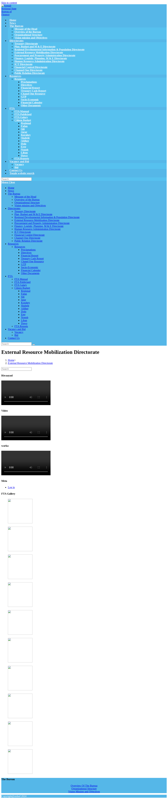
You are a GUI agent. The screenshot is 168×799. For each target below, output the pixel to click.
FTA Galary (20, 285)
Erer (23, 314)
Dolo (23, 311)
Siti (22, 296)
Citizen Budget (22, 288)
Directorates (14, 208)
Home (11, 187)
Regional (25, 291)
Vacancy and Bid (17, 329)
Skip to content (9, 2)
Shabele (25, 305)
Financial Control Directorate (29, 235)
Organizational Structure (27, 202)
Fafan (24, 293)
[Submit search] (33, 344)
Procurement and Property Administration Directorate (42, 223)
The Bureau (14, 193)
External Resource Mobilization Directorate (36, 220)
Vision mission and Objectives (30, 205)
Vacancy (18, 332)
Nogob (24, 317)
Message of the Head (25, 196)
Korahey (25, 302)
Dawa (24, 323)
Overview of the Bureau (27, 199)
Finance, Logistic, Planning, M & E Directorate (38, 226)
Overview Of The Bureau (84, 785)
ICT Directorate (22, 232)
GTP (23, 264)
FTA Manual (21, 279)
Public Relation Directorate (28, 240)
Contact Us (14, 338)
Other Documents (30, 273)
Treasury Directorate (25, 211)
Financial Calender (31, 270)
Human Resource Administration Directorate (37, 229)
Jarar (23, 299)
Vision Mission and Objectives (84, 791)
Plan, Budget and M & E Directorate (33, 214)
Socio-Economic (29, 267)
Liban (24, 320)
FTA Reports (21, 326)
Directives (26, 252)
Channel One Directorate (27, 237)
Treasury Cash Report (32, 258)
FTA (10, 276)
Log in (11, 487)
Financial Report (29, 255)
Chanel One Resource (32, 261)
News (11, 190)
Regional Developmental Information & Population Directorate (47, 217)
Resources (13, 243)
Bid (16, 335)
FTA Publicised (22, 282)
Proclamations (28, 249)
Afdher (24, 308)
